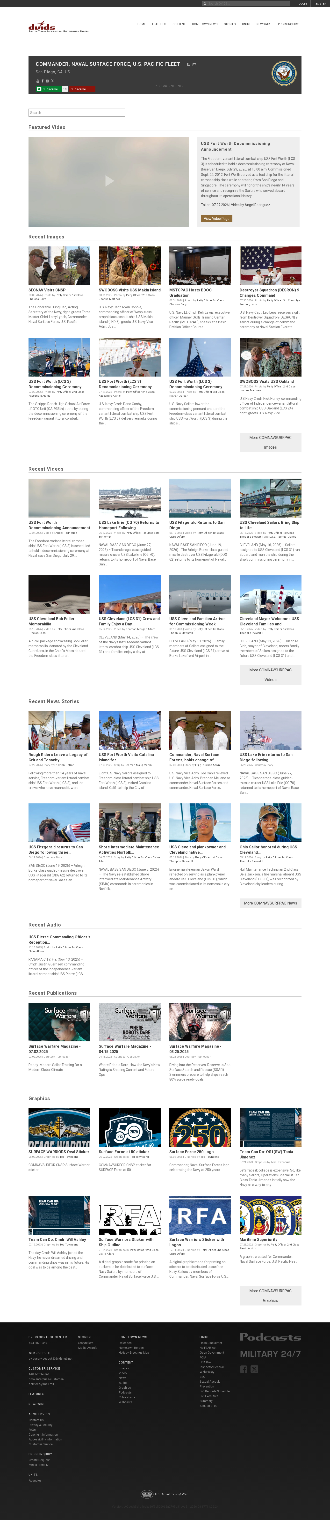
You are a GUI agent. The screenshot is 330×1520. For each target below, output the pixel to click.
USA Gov (205, 1362)
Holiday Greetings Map (134, 1352)
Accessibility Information (45, 1439)
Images (124, 1368)
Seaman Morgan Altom (140, 629)
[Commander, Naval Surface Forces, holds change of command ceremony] (200, 731)
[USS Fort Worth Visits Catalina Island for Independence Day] (130, 731)
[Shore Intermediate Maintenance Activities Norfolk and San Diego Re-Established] (130, 824)
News (122, 1378)
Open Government (212, 1352)
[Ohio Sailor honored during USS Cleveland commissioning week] (270, 824)
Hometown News (204, 24)
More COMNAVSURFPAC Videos (270, 675)
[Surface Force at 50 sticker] (130, 1128)
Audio (123, 1383)
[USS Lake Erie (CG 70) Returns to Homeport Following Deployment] (130, 499)
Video (123, 1373)
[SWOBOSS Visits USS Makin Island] (130, 267)
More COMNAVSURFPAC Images (270, 442)
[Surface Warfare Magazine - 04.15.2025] (130, 1023)
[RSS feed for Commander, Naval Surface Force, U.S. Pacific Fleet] (188, 65)
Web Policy (207, 1372)
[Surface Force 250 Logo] (200, 1128)
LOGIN (303, 3)
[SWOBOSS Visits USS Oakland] (270, 358)
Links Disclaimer (211, 1343)
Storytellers (85, 1343)
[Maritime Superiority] (270, 1216)
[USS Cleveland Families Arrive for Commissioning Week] (200, 595)
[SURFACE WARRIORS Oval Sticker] (59, 1128)
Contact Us (36, 1420)
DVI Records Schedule (215, 1391)
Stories (230, 24)
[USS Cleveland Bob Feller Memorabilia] (59, 595)
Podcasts (125, 1392)
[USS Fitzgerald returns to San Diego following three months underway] (59, 824)
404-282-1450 (38, 1343)
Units (246, 24)
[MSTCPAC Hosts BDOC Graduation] (200, 267)
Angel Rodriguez (257, 205)
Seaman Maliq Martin (138, 765)
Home (141, 24)
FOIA (203, 1357)
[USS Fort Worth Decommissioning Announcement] (59, 499)
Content (179, 24)
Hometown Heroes (131, 1347)
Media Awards (87, 1347)
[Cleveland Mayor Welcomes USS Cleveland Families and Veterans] (270, 595)
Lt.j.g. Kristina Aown (207, 765)
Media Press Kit (39, 1465)
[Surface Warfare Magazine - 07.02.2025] (59, 1023)
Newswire (264, 24)
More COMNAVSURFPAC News (270, 903)
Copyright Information (43, 1434)
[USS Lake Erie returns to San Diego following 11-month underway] (270, 731)
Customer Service (41, 1444)
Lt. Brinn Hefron (64, 765)
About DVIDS (39, 1414)
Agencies (35, 1480)
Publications (127, 1397)
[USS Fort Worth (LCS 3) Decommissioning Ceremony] (59, 358)
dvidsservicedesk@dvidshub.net (50, 1358)
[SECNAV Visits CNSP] (59, 267)
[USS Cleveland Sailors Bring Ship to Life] (270, 499)
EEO (202, 1377)
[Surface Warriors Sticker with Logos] (200, 1216)
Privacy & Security (40, 1425)
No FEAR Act (208, 1347)
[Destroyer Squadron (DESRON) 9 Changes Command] (270, 267)
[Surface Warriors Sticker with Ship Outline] (130, 1216)
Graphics (125, 1387)
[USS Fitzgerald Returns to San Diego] (200, 499)
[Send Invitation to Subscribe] (194, 65)
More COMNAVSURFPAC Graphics (270, 1296)
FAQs (32, 1429)
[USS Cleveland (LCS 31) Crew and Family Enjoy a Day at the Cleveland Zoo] (130, 595)
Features (159, 24)
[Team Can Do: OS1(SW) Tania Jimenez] (270, 1128)
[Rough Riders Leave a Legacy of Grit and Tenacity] (59, 731)
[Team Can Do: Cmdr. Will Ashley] (59, 1216)
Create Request (39, 1460)
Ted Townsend (69, 1156)
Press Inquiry (288, 24)
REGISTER (320, 3)
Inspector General (212, 1367)
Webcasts (125, 1402)
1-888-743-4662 (39, 1374)
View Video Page (217, 219)
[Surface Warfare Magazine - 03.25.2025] (200, 1023)
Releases (125, 1343)
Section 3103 (208, 1406)
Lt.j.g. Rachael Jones (282, 536)
